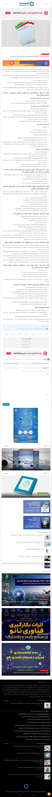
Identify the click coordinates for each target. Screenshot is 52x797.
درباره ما (25, 795)
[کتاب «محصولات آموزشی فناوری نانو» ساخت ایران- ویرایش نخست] (26, 486)
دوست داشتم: (25, 341)
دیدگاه (47, 374)
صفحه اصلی (32, 795)
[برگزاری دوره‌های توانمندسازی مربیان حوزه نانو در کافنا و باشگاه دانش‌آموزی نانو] (26, 659)
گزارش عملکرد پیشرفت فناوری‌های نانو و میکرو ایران (14, 359)
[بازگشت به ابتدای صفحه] (1, 796)
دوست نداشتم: (25, 344)
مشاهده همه (6, 446)
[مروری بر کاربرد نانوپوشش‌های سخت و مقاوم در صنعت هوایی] (26, 459)
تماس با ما (20, 795)
